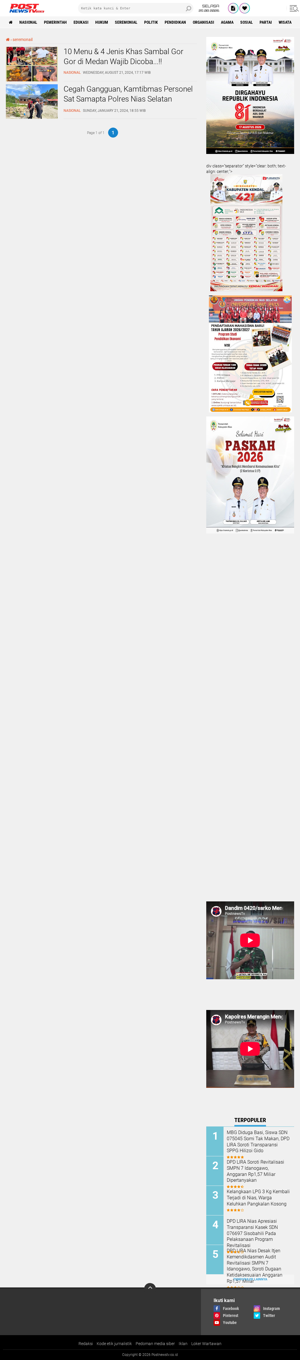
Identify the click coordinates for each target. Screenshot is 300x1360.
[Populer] (244, 8)
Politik (151, 22)
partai (266, 22)
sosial (246, 22)
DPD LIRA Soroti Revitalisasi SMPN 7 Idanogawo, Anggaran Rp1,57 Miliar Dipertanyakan (255, 1171)
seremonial (126, 22)
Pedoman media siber (155, 1343)
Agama (227, 22)
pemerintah (55, 22)
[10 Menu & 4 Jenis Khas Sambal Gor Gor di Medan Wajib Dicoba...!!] (32, 80)
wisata (285, 22)
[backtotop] (150, 1289)
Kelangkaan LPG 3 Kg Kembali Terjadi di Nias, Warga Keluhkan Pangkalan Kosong (258, 1198)
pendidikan (175, 22)
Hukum (101, 22)
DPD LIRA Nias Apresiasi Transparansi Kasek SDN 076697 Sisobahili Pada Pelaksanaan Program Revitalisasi (252, 1233)
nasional (28, 22)
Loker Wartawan (206, 1343)
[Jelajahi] (293, 8)
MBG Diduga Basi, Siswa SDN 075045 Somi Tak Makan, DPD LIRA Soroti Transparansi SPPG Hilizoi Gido (258, 1141)
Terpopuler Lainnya (250, 1279)
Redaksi (86, 1343)
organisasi (203, 22)
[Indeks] (233, 8)
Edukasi (81, 22)
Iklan (183, 1343)
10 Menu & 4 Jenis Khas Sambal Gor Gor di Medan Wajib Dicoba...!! (123, 56)
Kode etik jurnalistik (114, 1343)
